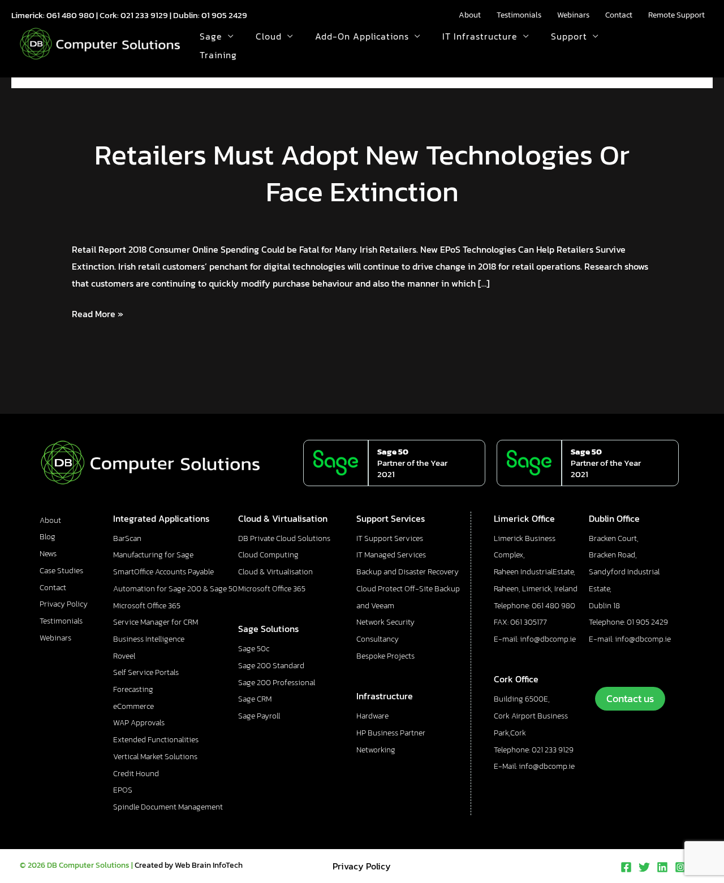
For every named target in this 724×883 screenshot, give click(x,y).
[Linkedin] (662, 867)
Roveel (124, 656)
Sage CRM (255, 699)
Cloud (269, 36)
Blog (47, 537)
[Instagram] (680, 867)
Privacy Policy (64, 604)
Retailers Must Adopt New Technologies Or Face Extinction (362, 173)
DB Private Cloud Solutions (284, 538)
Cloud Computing (268, 555)
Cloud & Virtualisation (275, 572)
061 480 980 (70, 14)
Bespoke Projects (385, 656)
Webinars (573, 15)
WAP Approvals (139, 723)
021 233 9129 (144, 14)
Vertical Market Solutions (155, 757)
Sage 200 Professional (276, 683)
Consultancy (377, 639)
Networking (375, 750)
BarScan (127, 538)
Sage (211, 36)
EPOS (122, 790)
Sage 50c (253, 649)
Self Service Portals (146, 672)
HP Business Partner (390, 733)
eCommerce (133, 706)
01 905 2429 (224, 14)
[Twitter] (644, 867)
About (470, 15)
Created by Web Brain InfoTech (189, 865)
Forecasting (133, 689)
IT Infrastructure (480, 36)
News (48, 554)
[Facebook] (626, 867)
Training (218, 55)
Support (569, 36)
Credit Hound (136, 774)
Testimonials (519, 15)
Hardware (372, 716)
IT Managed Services (391, 555)
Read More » (97, 313)
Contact (618, 15)
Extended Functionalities (156, 740)
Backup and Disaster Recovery (407, 572)
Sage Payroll (259, 716)
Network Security (385, 622)
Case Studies (61, 571)
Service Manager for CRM (155, 622)
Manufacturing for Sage (153, 555)
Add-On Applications (362, 36)
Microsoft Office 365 (146, 606)
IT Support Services (389, 538)
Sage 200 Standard (271, 666)
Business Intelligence (148, 639)
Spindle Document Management (168, 807)
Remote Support (676, 15)
